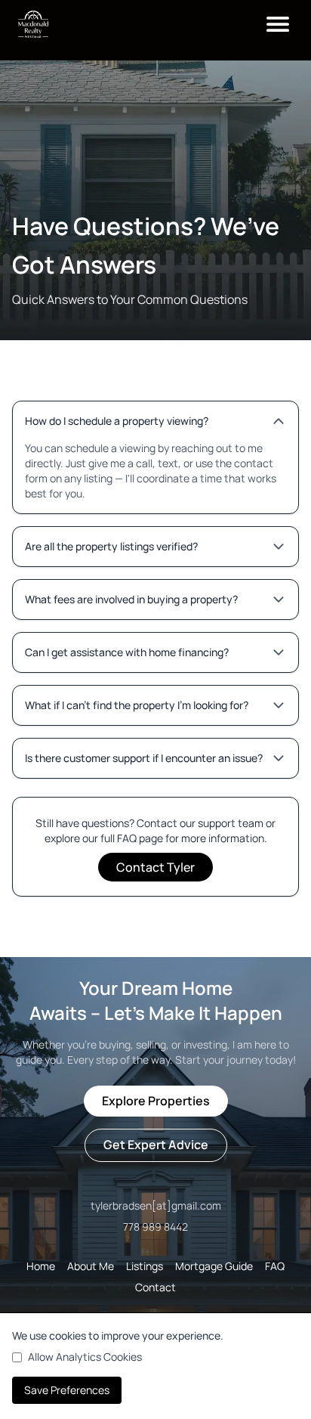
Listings (144, 1266)
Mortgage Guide (214, 1266)
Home (40, 1266)
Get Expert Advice (155, 1144)
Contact (155, 1287)
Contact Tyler (155, 867)
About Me (90, 1266)
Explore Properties (156, 1100)
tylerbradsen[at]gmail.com (156, 1205)
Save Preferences (66, 1390)
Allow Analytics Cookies (85, 1356)
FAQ (275, 1266)
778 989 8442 (155, 1226)
